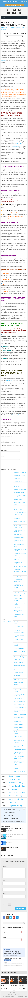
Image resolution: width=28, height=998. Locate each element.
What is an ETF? (18, 509)
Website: (4, 893)
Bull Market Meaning (19, 593)
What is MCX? (17, 478)
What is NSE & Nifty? (19, 475)
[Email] (17, 917)
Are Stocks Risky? (18, 534)
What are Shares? (18, 507)
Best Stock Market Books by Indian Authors (19, 762)
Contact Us (17, 994)
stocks (17, 140)
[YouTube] (14, 917)
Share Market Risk (18, 619)
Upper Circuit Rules (19, 648)
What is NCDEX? (18, 481)
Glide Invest (9, 380)
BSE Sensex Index (18, 574)
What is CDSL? (17, 486)
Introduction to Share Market (6, 624)
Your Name (4, 450)
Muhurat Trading (18, 724)
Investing (13, 27)
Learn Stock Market (19, 577)
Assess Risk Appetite (8, 815)
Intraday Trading (15, 779)
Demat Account (14, 776)
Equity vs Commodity (19, 651)
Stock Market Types (19, 492)
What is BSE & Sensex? (20, 472)
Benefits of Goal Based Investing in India (12, 820)
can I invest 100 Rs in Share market (17, 72)
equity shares (16, 146)
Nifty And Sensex (18, 662)
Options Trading (16, 806)
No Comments (9, 830)
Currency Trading (15, 796)
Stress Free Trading (19, 657)
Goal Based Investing (19, 701)
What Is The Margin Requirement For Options (19, 585)
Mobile (3, 456)
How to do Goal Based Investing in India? (12, 810)
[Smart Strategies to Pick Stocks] (5, 980)
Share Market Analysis (17, 793)
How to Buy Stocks (19, 704)
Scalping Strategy (18, 672)
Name (4, 930)
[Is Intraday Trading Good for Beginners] (23, 980)
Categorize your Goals (9, 813)
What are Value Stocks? (20, 566)
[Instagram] (7, 917)
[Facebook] (4, 917)
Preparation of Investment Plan (11, 818)
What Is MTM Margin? (20, 590)
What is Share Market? (20, 489)
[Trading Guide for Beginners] (14, 980)
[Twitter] (10, 917)
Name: (4, 880)
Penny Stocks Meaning (20, 714)
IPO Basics (13, 789)
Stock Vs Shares (18, 659)
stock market (19, 143)
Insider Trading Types (19, 654)
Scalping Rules (17, 669)
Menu (3, 17)
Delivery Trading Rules (19, 687)
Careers (10, 994)
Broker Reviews (22, 996)
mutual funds (6, 147)
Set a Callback (5, 463)
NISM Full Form (18, 698)
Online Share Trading (17, 786)
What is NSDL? (18, 484)
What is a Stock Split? (19, 537)
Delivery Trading (18, 595)
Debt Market (17, 607)
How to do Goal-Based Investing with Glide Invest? (14, 821)
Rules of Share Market (19, 680)
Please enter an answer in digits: (9, 900)
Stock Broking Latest (19, 27)
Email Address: (6, 887)
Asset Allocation (18, 721)
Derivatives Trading (16, 783)
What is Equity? (18, 499)
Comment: (5, 866)
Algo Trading (14, 802)
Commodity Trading (16, 799)
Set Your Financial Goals (9, 812)
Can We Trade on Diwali (20, 749)
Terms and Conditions (9, 996)
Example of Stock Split (20, 707)
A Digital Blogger (14, 11)
